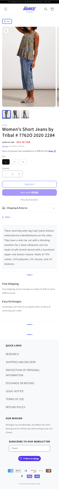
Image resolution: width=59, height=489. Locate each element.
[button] (6, 9)
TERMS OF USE (15, 399)
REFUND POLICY (15, 407)
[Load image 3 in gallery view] (25, 114)
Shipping (5, 146)
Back (8, 21)
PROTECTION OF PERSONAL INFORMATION (23, 372)
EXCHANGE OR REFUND (20, 383)
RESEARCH (12, 354)
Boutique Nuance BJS (32, 484)
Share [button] (7, 217)
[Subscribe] (47, 448)
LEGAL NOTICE (15, 391)
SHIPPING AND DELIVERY (21, 362)
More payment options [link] (29, 199)
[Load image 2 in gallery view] (15, 114)
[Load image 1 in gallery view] (6, 114)
